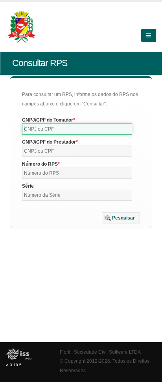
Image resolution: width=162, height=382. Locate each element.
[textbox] (77, 129)
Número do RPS (40, 164)
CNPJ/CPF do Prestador (49, 142)
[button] (121, 217)
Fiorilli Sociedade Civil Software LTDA (100, 351)
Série (28, 186)
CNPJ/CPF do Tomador (47, 120)
